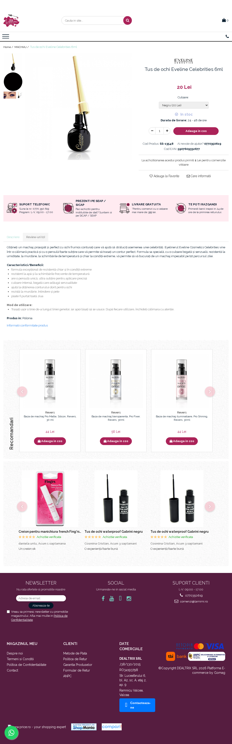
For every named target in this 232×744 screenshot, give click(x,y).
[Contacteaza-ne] (227, 36)
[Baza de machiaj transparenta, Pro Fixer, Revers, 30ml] (116, 381)
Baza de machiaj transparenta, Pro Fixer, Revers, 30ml (116, 418)
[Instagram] (129, 598)
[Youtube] (112, 598)
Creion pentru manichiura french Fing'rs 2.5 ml (54, 531)
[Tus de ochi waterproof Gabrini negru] (116, 498)
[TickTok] (120, 598)
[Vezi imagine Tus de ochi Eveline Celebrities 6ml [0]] (13, 62)
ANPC (67, 676)
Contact (12, 670)
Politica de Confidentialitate (26, 665)
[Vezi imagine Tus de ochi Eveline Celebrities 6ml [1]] (13, 81)
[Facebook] (103, 598)
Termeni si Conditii (20, 659)
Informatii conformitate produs (27, 325)
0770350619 (193, 595)
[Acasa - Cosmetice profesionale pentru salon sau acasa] (26, 20)
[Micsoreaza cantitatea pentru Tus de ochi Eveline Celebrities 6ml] (152, 130)
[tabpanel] (78, 106)
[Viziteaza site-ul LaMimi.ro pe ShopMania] (84, 726)
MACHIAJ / (21, 47)
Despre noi (15, 653)
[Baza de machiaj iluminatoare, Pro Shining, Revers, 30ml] (182, 381)
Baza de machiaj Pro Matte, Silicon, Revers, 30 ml (50, 418)
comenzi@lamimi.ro (193, 601)
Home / (8, 47)
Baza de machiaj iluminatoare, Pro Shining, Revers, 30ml (182, 418)
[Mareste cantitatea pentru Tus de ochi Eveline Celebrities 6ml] (167, 130)
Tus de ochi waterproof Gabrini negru (114, 531)
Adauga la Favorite (166, 176)
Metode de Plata (75, 653)
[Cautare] (127, 20)
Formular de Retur (76, 670)
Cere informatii (200, 176)
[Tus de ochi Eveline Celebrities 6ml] (78, 106)
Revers (50, 412)
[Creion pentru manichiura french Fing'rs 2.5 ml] (50, 498)
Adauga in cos (196, 131)
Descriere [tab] (13, 237)
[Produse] (6, 37)
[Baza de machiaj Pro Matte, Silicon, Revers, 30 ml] (50, 381)
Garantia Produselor (77, 665)
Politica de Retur (75, 659)
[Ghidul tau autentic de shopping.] (112, 726)
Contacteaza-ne (140, 705)
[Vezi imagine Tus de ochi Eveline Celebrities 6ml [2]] (13, 95)
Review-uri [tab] (35, 237)
